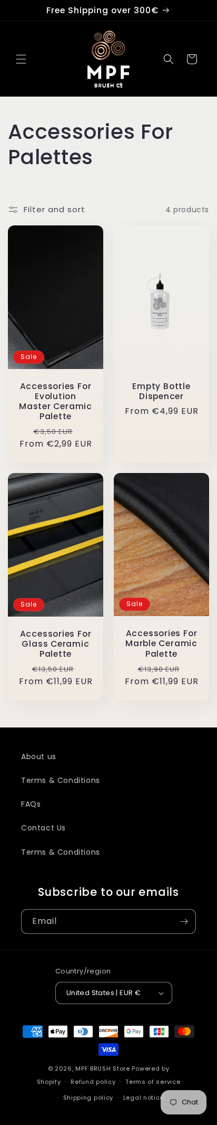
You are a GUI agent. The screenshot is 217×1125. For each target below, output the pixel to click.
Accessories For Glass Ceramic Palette (56, 644)
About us (38, 756)
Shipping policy (88, 1097)
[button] (21, 59)
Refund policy (93, 1081)
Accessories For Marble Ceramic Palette (161, 644)
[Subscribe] (183, 921)
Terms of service (152, 1081)
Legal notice (143, 1097)
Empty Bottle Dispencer (161, 391)
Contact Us (43, 828)
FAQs (31, 804)
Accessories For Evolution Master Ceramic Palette (55, 401)
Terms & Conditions (60, 780)
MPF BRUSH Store (102, 1068)
